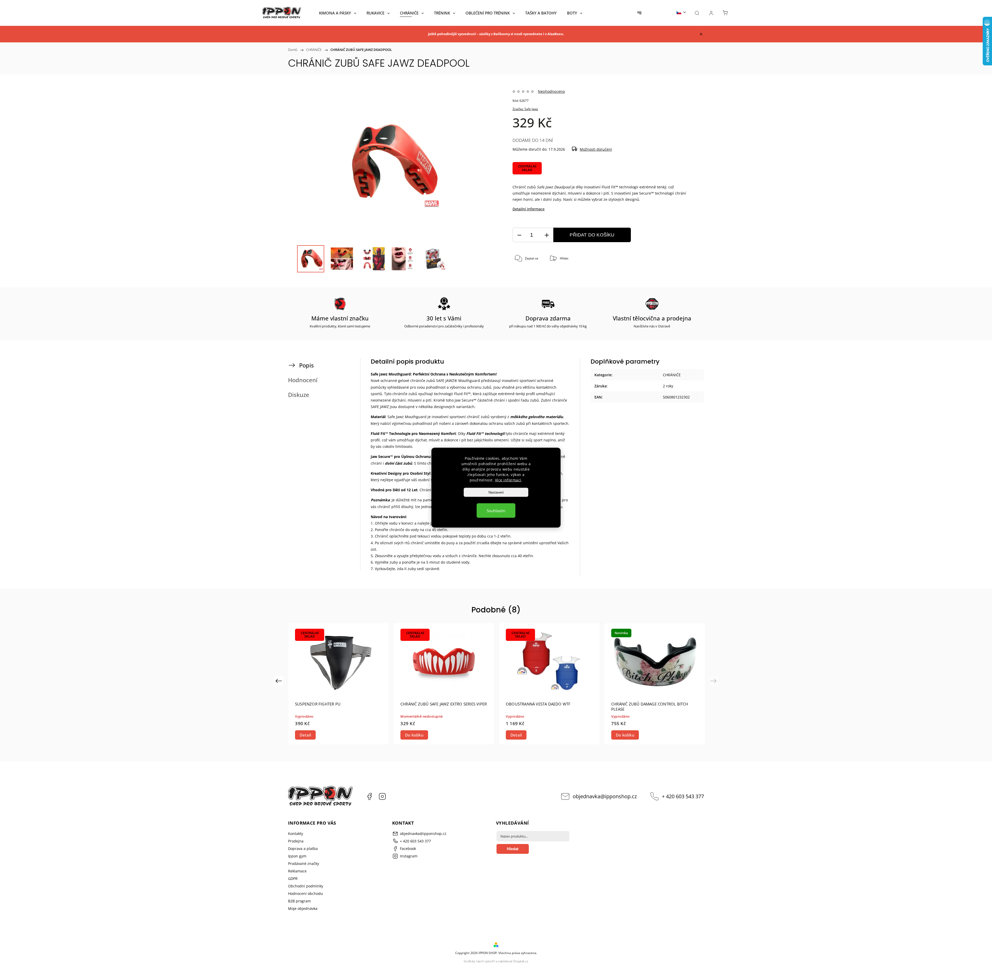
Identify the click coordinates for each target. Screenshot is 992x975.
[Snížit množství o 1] (519, 235)
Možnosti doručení (596, 149)
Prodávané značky (303, 863)
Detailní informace (529, 208)
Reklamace (297, 871)
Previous (279, 680)
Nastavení (496, 492)
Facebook (369, 796)
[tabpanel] (338, 683)
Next (714, 680)
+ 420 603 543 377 (683, 796)
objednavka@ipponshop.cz (605, 796)
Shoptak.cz (520, 961)
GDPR (293, 878)
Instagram (382, 796)
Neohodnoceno (551, 91)
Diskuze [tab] (298, 395)
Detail (305, 735)
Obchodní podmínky (305, 886)
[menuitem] (337, 13)
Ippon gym (297, 856)
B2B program (299, 901)
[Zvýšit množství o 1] (546, 235)
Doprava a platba (303, 848)
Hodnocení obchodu (305, 893)
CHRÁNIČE (672, 374)
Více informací (508, 479)
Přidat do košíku (592, 234)
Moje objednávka (302, 908)
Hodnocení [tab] (302, 380)
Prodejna (296, 841)
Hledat (512, 849)
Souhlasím (496, 510)
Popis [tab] (306, 365)
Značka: (525, 109)
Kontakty (295, 833)
